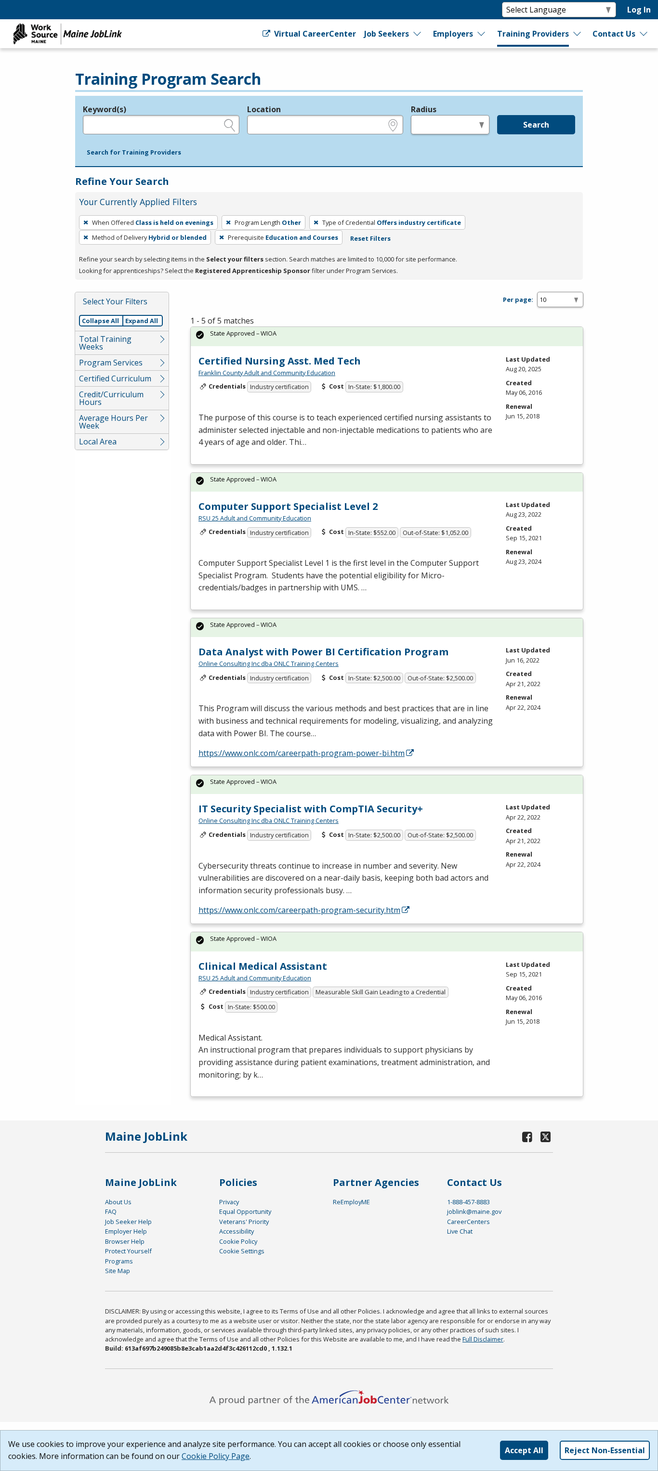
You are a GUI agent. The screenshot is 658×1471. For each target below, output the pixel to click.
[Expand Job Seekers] (417, 33)
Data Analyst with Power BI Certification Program (323, 651)
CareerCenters (468, 1221)
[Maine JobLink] (68, 33)
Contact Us (613, 33)
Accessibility (236, 1231)
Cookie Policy (238, 1241)
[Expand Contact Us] (644, 33)
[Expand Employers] (481, 33)
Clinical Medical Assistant (262, 966)
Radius (423, 109)
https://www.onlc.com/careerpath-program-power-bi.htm (301, 753)
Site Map (117, 1270)
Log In (639, 9)
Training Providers (533, 33)
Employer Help (126, 1231)
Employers (453, 33)
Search (536, 124)
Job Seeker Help (128, 1221)
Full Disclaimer (482, 1339)
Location (264, 109)
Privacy (229, 1202)
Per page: (518, 299)
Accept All (524, 1450)
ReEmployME (351, 1202)
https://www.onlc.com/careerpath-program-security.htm (299, 910)
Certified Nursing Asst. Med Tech (279, 360)
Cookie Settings (241, 1251)
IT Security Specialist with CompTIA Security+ (310, 808)
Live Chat (460, 1231)
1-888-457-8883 (468, 1202)
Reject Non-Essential (605, 1450)
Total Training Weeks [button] (105, 343)
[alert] (387, 336)
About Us (118, 1202)
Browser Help (125, 1241)
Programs (119, 1261)
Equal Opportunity (245, 1211)
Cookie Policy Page (216, 1456)
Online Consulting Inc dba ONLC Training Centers (268, 663)
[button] (134, 152)
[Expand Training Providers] (577, 33)
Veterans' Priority (244, 1221)
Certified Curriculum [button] (115, 378)
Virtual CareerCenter (313, 33)
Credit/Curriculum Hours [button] (111, 398)
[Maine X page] (545, 1137)
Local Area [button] (98, 441)
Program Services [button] (111, 362)
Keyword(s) (104, 109)
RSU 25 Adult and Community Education (254, 518)
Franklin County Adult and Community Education (266, 372)
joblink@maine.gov (474, 1211)
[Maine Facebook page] (527, 1137)
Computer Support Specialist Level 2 (288, 506)
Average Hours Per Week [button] (113, 422)
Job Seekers (386, 33)
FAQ (111, 1211)
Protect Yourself (128, 1251)
